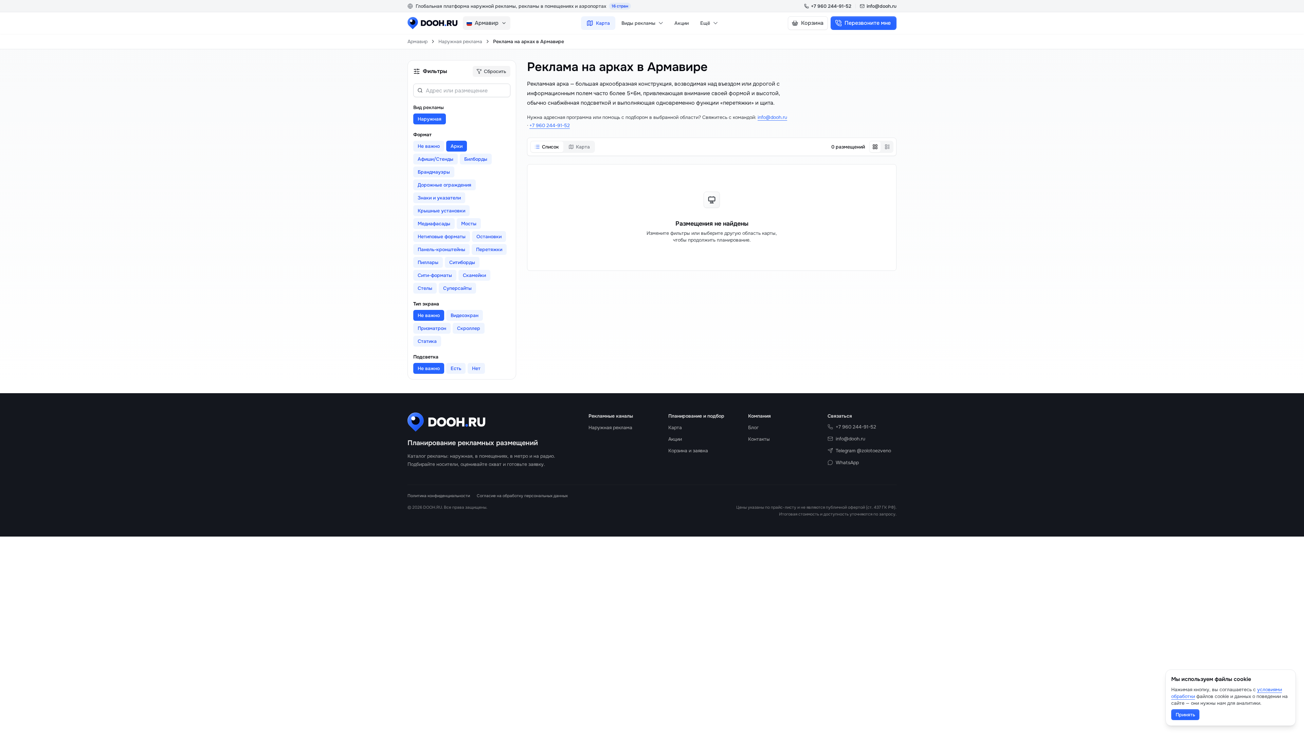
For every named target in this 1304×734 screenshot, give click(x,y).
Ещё (705, 23)
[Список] (887, 146)
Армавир (418, 41)
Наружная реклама (460, 41)
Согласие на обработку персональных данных (522, 496)
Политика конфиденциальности (439, 496)
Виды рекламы (638, 23)
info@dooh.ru (881, 6)
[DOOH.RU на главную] (432, 23)
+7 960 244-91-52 (831, 6)
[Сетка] (875, 146)
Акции (681, 23)
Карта (603, 23)
